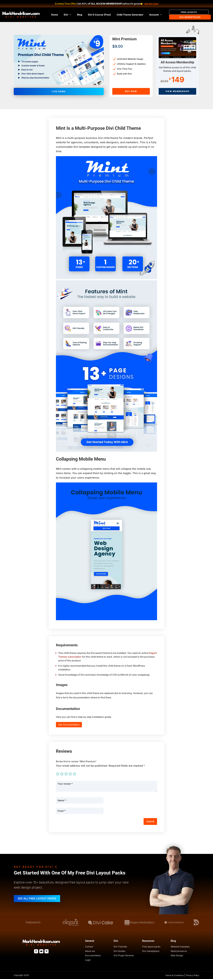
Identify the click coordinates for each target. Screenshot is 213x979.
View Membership (177, 91)
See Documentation (69, 724)
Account (154, 14)
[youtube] (41, 951)
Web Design (177, 955)
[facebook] (36, 951)
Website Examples (180, 946)
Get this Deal (151, 3)
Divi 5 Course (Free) (99, 14)
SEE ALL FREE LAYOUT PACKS (37, 898)
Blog (79, 14)
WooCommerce (179, 951)
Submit (150, 821)
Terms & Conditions (174, 975)
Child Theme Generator (130, 14)
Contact (89, 946)
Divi (66, 14)
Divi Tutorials (120, 946)
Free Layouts (189, 12)
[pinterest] (46, 951)
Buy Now (131, 91)
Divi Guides (119, 951)
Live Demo (59, 91)
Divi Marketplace (190, 17)
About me (90, 951)
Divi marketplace (150, 951)
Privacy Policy (192, 975)
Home (54, 14)
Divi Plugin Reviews (124, 955)
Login (88, 960)
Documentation (93, 955)
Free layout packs (151, 946)
